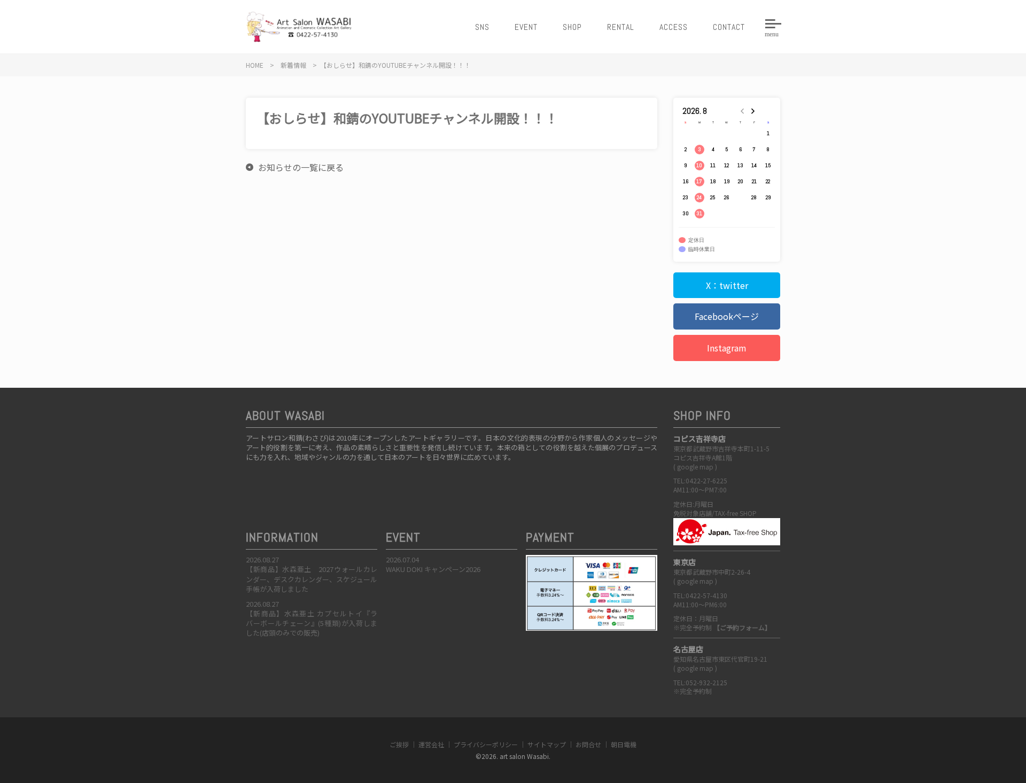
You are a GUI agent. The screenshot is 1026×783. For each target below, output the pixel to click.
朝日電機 (623, 744)
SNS (482, 27)
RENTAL (620, 27)
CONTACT (729, 27)
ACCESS (673, 27)
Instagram (727, 347)
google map (695, 466)
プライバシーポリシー (486, 744)
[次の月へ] (754, 111)
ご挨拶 (399, 744)
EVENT (526, 27)
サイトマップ (546, 744)
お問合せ (588, 744)
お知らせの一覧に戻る (301, 167)
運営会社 (431, 744)
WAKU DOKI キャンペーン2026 (433, 569)
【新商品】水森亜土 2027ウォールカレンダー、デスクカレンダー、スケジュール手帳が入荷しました (311, 578)
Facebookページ (727, 316)
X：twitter (727, 285)
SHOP (572, 27)
